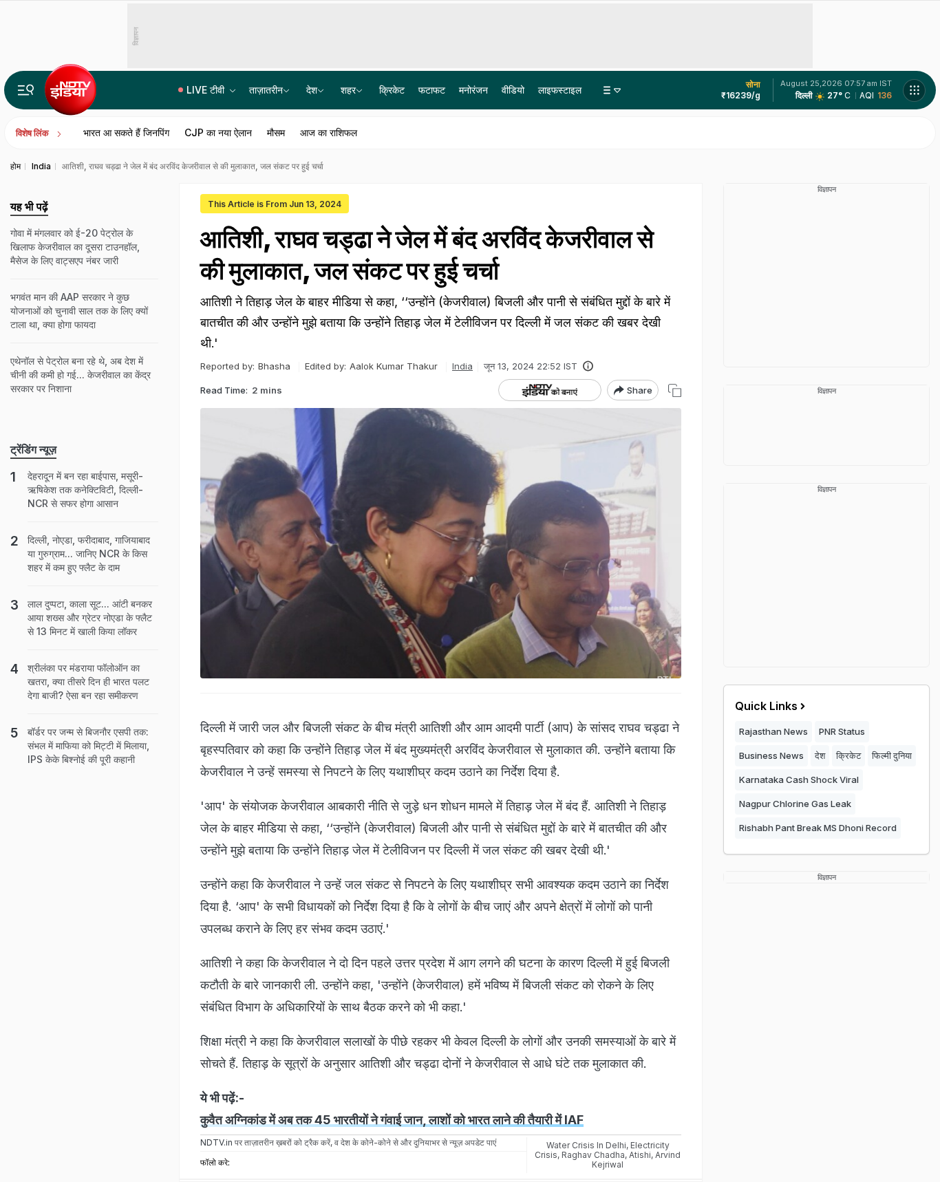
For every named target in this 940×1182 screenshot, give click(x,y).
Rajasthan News (773, 731)
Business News (771, 755)
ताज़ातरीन (266, 90)
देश (311, 90)
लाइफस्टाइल (559, 90)
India (462, 366)
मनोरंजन (473, 90)
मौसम (276, 132)
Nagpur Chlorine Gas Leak (795, 803)
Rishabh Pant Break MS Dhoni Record (818, 827)
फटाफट (431, 90)
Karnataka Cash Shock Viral (799, 779)
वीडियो (513, 90)
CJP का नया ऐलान (218, 132)
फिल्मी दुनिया (892, 755)
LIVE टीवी (206, 90)
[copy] (674, 390)
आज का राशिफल (328, 132)
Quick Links (766, 706)
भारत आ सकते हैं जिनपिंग (126, 132)
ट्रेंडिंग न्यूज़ (33, 449)
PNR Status (842, 731)
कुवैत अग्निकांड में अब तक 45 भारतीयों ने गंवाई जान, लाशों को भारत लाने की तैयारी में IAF (392, 1120)
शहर (348, 90)
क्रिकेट (392, 90)
